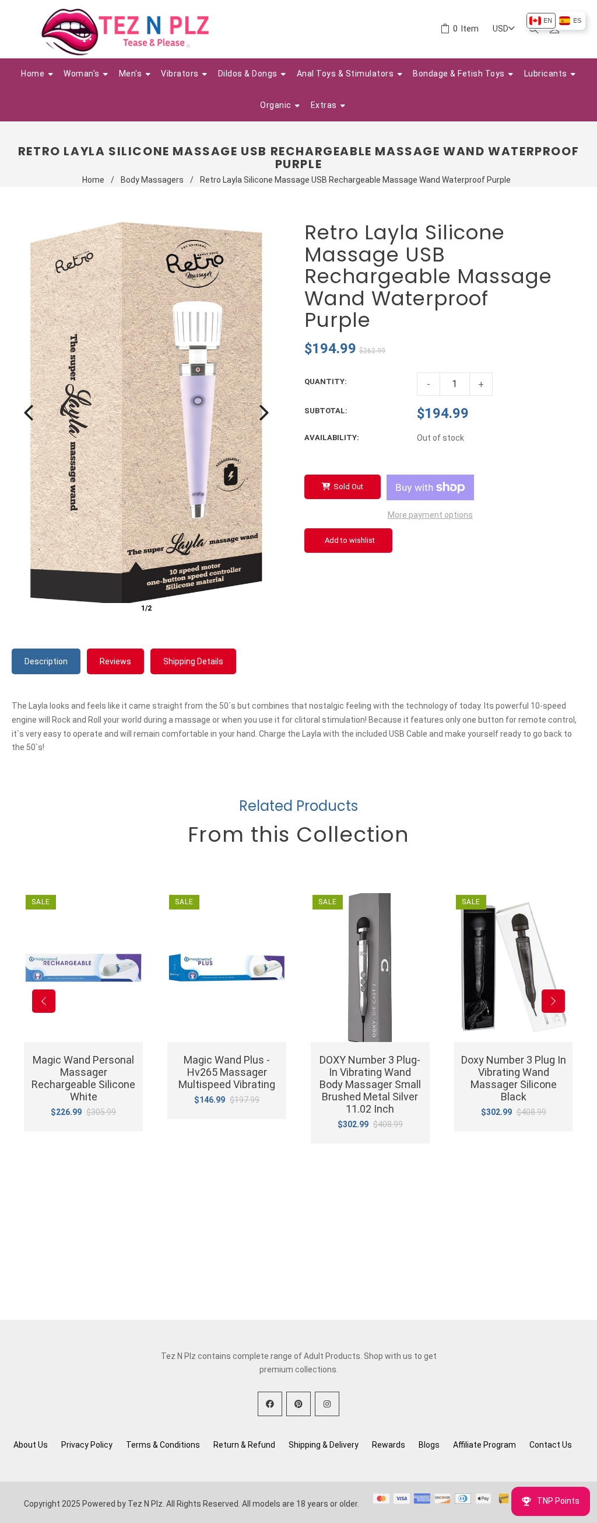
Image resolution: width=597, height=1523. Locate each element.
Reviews (115, 661)
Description (46, 661)
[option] (540, 21)
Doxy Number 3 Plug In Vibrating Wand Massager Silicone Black (513, 1078)
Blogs (429, 1444)
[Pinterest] (298, 1404)
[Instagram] (327, 1404)
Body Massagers (152, 179)
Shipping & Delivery (324, 1444)
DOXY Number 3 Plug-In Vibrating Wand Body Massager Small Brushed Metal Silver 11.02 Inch (370, 1084)
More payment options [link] (430, 515)
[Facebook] (270, 1404)
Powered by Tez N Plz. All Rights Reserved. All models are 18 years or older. (220, 1503)
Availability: (331, 437)
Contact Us (550, 1444)
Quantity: (325, 381)
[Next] (264, 412)
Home (93, 179)
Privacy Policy (87, 1444)
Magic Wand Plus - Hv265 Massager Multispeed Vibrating (226, 1072)
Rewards (388, 1444)
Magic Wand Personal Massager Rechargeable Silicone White (83, 1078)
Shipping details (193, 661)
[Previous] (28, 412)
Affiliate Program (484, 1444)
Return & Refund (244, 1444)
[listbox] (555, 21)
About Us (30, 1444)
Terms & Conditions (163, 1444)
